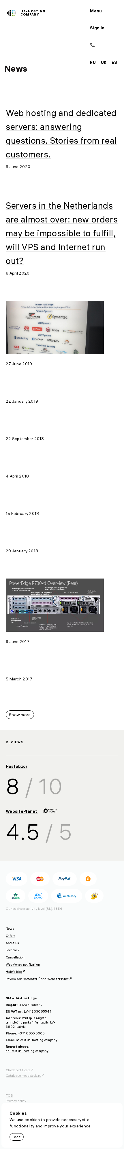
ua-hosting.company (33, 12)
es (114, 62)
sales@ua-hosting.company (37, 1040)
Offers (10, 936)
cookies (32, 1119)
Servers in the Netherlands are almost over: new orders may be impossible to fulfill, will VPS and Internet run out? (62, 233)
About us (12, 943)
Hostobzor (16, 766)
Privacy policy (16, 1101)
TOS (9, 1095)
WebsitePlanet (22, 811)
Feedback (12, 950)
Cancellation (15, 957)
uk (104, 62)
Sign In (97, 28)
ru (93, 62)
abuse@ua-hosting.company (27, 1051)
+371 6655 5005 (31, 1033)
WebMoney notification (23, 964)
